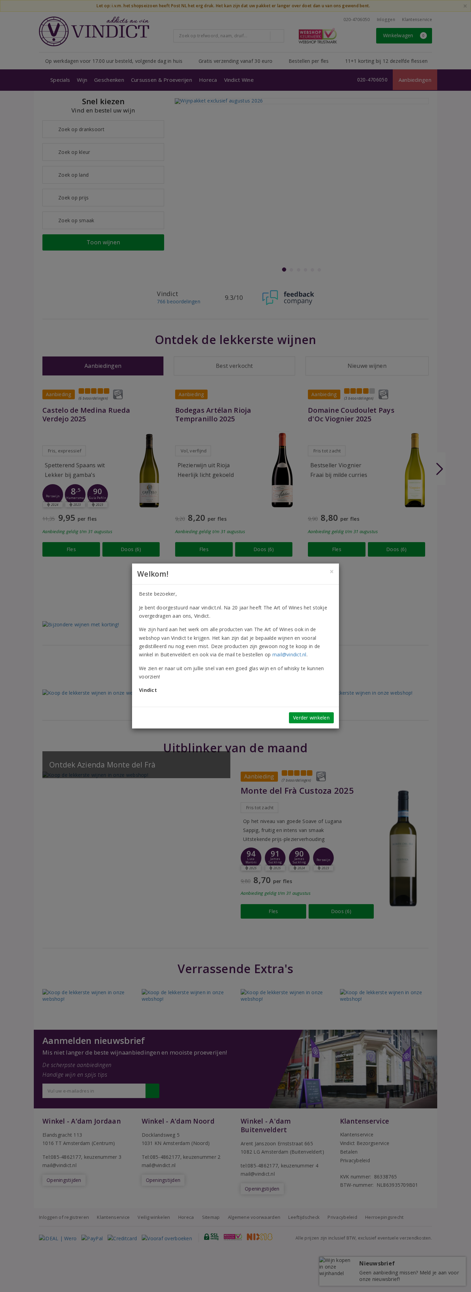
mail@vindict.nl (289, 654)
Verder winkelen (311, 717)
